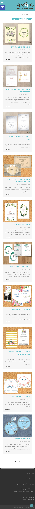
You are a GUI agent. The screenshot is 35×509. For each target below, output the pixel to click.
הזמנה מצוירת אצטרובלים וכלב (18, 267)
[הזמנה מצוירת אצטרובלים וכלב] (17, 253)
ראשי (31, 14)
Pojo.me (21, 507)
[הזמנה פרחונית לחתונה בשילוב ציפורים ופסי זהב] (17, 338)
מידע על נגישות (27, 499)
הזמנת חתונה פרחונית (22, 224)
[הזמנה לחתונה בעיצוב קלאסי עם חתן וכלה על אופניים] (17, 166)
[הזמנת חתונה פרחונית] (17, 211)
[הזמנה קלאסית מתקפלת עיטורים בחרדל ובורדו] (17, 76)
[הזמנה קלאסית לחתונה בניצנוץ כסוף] (17, 123)
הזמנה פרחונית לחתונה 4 (21, 396)
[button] (2, 7)
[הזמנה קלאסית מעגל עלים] (17, 34)
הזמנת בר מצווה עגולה (22, 439)
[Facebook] (32, 478)
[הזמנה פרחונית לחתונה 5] (17, 296)
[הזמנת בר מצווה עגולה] (17, 425)
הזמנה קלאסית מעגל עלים (20, 47)
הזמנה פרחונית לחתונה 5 (21, 309)
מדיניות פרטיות (27, 497)
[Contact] (26, 478)
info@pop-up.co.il (24, 489)
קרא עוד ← (7, 59)
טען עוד (17, 462)
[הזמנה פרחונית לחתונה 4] (17, 383)
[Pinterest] (29, 478)
